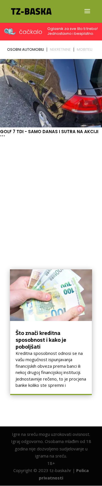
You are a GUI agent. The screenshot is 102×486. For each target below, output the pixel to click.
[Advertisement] (51, 192)
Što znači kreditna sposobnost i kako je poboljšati (41, 340)
